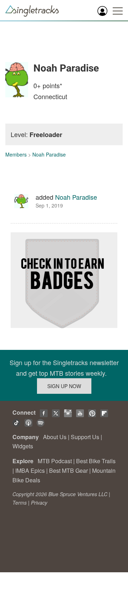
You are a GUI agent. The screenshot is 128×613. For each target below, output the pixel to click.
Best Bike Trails (96, 461)
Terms (19, 502)
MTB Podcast (55, 461)
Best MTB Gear (68, 470)
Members (16, 154)
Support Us (85, 437)
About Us (54, 437)
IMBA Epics (30, 470)
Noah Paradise (49, 154)
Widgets (22, 446)
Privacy (39, 502)
